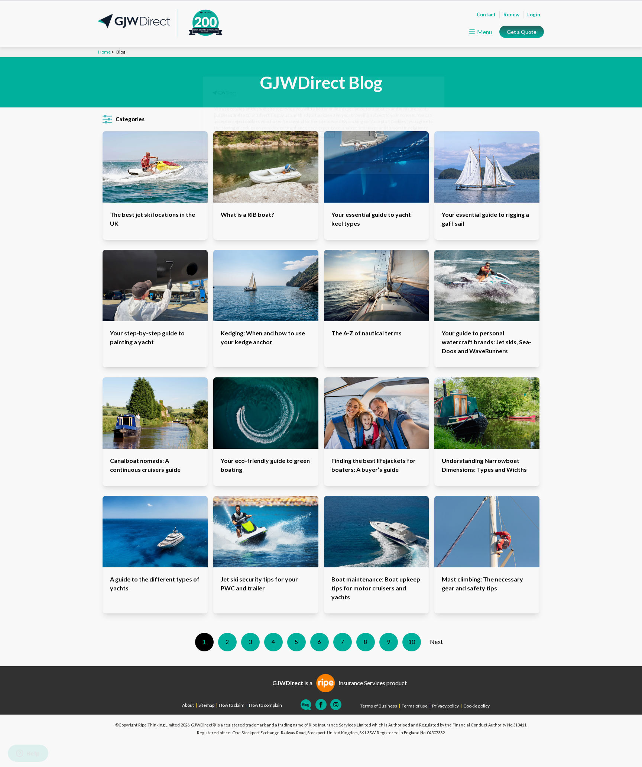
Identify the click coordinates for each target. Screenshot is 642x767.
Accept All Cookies (408, 154)
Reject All (352, 154)
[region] (323, 125)
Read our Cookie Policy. (311, 134)
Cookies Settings (239, 154)
